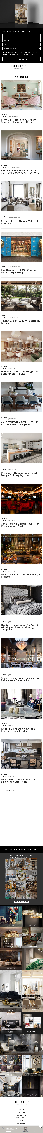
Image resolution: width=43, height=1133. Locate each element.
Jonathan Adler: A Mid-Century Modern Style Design (19, 271)
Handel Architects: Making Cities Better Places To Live (20, 372)
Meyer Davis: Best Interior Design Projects (20, 575)
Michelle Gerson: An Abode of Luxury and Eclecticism (18, 780)
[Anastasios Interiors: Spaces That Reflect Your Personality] (21, 653)
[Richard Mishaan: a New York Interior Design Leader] (21, 704)
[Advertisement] (21, 823)
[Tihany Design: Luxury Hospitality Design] (21, 296)
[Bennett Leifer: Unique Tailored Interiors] (21, 196)
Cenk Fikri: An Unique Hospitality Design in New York (20, 524)
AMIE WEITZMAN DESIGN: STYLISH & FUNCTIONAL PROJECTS (20, 423)
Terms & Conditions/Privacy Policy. (22, 54)
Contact (21, 1120)
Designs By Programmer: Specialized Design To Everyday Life (19, 474)
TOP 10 (4, 116)
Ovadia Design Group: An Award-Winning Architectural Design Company (20, 627)
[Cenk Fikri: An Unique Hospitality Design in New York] (21, 499)
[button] (40, 880)
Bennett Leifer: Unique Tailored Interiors (19, 222)
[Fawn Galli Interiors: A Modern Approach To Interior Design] (21, 95)
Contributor (21, 1118)
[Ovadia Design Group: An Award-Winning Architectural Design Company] (21, 600)
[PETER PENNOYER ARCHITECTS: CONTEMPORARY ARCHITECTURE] (21, 145)
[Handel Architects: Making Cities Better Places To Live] (21, 346)
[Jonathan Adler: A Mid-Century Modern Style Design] (21, 247)
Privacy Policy (21, 1123)
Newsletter (21, 1115)
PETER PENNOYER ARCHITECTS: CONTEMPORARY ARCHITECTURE (20, 171)
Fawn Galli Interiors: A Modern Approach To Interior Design (18, 120)
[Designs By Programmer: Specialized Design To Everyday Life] (21, 448)
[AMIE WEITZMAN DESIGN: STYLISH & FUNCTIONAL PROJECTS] (21, 397)
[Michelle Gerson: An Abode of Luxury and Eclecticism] (21, 754)
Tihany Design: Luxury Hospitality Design (20, 322)
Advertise (21, 1112)
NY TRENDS (4, 114)
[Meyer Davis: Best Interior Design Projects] (21, 549)
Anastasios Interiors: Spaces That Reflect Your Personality (20, 679)
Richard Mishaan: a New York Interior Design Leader (18, 729)
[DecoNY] (18, 67)
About (21, 1110)
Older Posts (8, 790)
